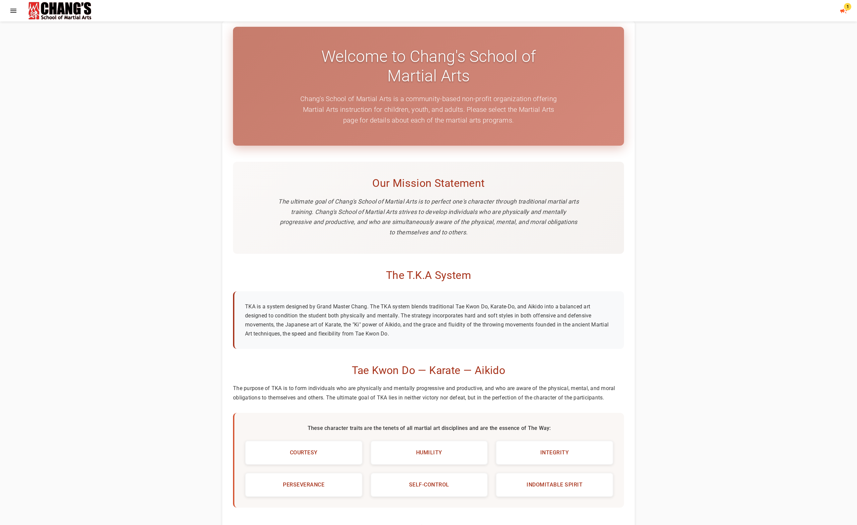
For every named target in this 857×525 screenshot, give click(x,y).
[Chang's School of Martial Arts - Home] (194, 10)
